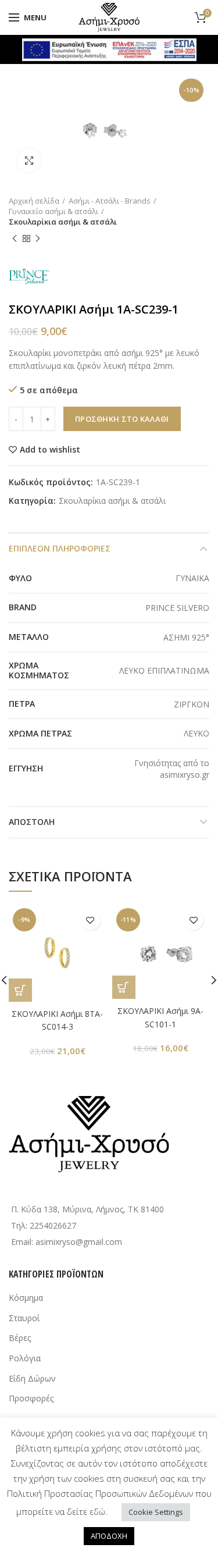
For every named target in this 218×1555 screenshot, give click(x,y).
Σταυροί (24, 1317)
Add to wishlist (50, 450)
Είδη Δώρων (32, 1378)
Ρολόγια (25, 1358)
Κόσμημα (26, 1297)
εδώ (97, 1511)
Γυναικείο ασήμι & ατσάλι (53, 211)
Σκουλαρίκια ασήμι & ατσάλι (63, 221)
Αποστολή (32, 821)
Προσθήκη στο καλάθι (122, 419)
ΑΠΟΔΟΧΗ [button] (109, 1536)
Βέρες (20, 1337)
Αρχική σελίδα (34, 200)
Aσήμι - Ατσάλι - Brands (110, 200)
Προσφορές (31, 1398)
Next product (38, 238)
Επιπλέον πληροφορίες (59, 548)
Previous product (14, 238)
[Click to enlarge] (29, 160)
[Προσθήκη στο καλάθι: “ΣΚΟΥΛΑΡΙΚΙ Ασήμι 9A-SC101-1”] (123, 987)
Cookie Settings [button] (155, 1512)
